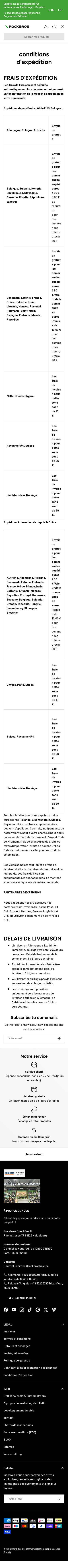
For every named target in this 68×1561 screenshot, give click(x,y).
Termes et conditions (17, 1338)
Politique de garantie (17, 1360)
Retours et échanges (17, 1346)
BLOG (7, 1439)
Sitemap (9, 1446)
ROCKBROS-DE (18, 1549)
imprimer (9, 1331)
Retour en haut (34, 1154)
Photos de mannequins (18, 1425)
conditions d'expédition (18, 1375)
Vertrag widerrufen (22, 1298)
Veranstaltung (13, 1454)
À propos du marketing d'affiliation (25, 1403)
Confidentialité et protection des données (30, 1367)
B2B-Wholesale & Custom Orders (25, 1395)
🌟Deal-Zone (15, 91)
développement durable (19, 1410)
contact (8, 1417)
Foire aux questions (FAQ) (20, 1432)
